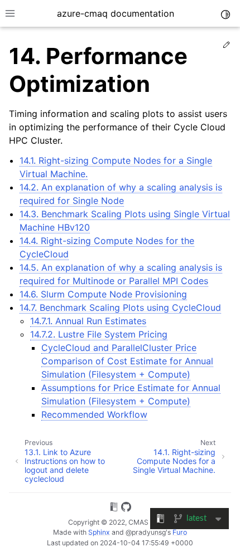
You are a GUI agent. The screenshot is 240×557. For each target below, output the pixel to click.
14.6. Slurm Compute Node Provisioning (103, 294)
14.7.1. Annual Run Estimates (88, 320)
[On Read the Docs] (114, 508)
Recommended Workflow (94, 414)
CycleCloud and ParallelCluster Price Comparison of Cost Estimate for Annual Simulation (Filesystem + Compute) (127, 361)
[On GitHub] (126, 508)
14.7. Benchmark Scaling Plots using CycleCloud (120, 307)
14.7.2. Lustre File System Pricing (98, 334)
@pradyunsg (146, 532)
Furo (179, 532)
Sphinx (99, 532)
